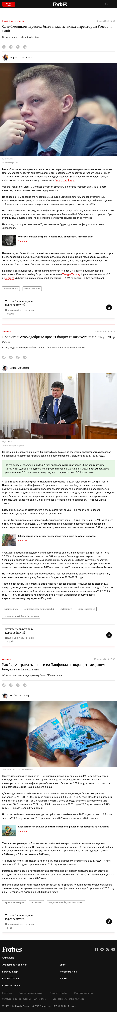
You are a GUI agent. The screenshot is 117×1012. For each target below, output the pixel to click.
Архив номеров (11, 985)
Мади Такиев (11, 609)
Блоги (63, 978)
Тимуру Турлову (71, 274)
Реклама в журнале (83, 993)
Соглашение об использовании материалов (24, 999)
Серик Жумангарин (14, 902)
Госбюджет (66, 609)
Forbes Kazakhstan (65, 180)
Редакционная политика (31, 993)
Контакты (7, 993)
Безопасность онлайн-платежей (68, 999)
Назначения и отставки (13, 21)
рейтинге (9, 278)
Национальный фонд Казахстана (21, 616)
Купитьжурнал (8, 4)
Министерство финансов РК (39, 609)
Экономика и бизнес (14, 964)
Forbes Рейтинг (68, 971)
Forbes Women (10, 978)
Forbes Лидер (10, 971)
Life (62, 964)
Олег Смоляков (32, 288)
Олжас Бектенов (86, 609)
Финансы (6, 331)
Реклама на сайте (58, 993)
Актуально (8, 957)
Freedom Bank (11, 288)
